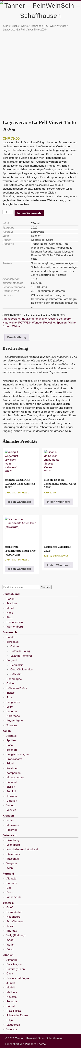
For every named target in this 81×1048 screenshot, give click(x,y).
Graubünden (14, 912)
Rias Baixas (13, 1010)
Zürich (10, 949)
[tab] (16, 337)
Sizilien (10, 786)
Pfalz (9, 617)
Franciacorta (14, 758)
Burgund (11, 660)
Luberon (11, 711)
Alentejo (11, 878)
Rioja (9, 1019)
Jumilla (10, 982)
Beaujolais (16, 664)
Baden (10, 598)
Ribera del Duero (17, 1015)
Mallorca (11, 992)
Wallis (10, 944)
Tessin (10, 926)
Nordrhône (13, 715)
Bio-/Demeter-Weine (34, 318)
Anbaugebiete (11, 318)
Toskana (11, 796)
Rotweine (36, 25)
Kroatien (8, 815)
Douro (10, 892)
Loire (9, 706)
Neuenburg (13, 916)
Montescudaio (15, 777)
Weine (24, 25)
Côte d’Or (16, 674)
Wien (9, 867)
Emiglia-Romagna (17, 754)
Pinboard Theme (35, 1043)
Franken (11, 603)
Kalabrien (12, 768)
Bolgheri (11, 749)
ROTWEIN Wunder (55, 25)
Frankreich (10, 632)
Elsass (10, 692)
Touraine (11, 725)
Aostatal (11, 735)
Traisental (12, 858)
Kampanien (13, 772)
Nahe (9, 612)
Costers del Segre (59, 318)
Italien (7, 730)
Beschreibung (16, 337)
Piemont (11, 782)
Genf (9, 907)
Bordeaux (12, 641)
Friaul (10, 763)
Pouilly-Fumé (14, 720)
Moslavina (12, 825)
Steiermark (13, 854)
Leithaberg (13, 844)
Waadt (10, 939)
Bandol (10, 637)
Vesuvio (11, 809)
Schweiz (8, 902)
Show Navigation (66, 6)
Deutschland (11, 593)
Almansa (11, 959)
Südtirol (11, 791)
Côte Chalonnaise (21, 669)
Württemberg (14, 626)
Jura (9, 697)
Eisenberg (12, 840)
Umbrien (11, 800)
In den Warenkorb (29, 213)
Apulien (11, 740)
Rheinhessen (14, 622)
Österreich (10, 835)
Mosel (10, 608)
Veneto (10, 805)
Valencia (11, 1029)
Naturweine (10, 322)
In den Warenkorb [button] (19, 501)
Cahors (14, 646)
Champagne (14, 678)
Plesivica (11, 829)
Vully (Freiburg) (16, 935)
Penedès (11, 1001)
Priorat (10, 1006)
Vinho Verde (14, 897)
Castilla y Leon (15, 969)
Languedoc (13, 702)
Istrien (10, 820)
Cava (9, 973)
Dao (9, 887)
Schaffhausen (15, 921)
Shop (14, 25)
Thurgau (11, 930)
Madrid (10, 987)
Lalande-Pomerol (21, 655)
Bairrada (11, 883)
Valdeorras (13, 1024)
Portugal (8, 873)
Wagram (11, 863)
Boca (9, 745)
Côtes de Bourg (20, 651)
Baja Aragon (14, 964)
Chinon (10, 683)
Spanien (61, 322)
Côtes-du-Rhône (16, 688)
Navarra (11, 996)
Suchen (45, 587)
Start (5, 25)
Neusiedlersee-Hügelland (22, 849)
